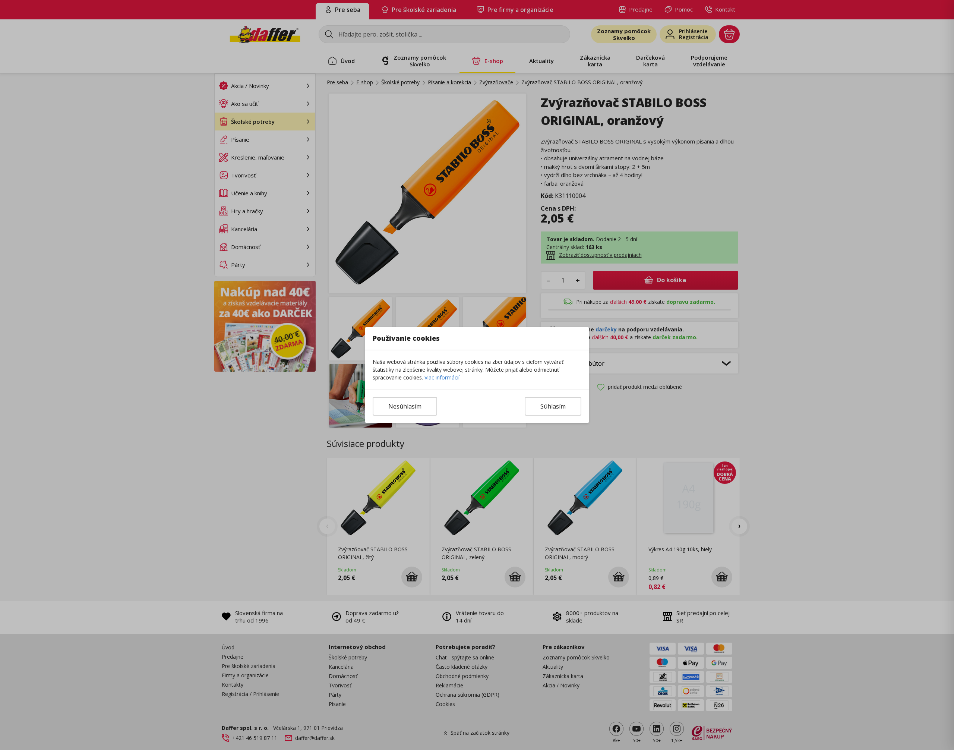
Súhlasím (553, 406)
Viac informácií (441, 377)
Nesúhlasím (404, 406)
